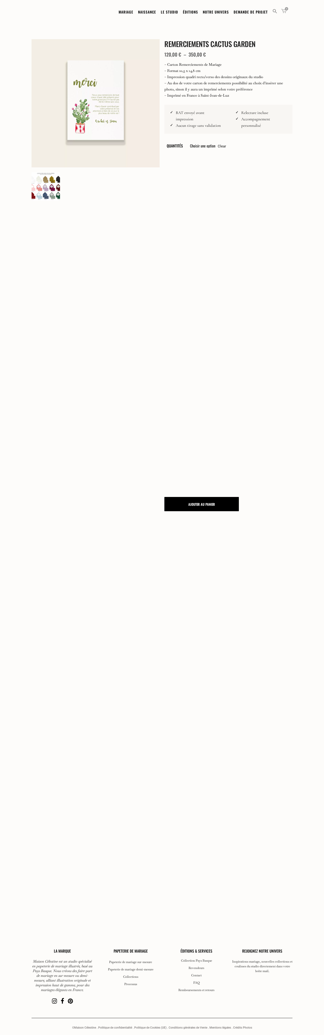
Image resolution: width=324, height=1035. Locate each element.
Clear (222, 146)
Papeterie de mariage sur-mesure (130, 962)
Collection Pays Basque (196, 960)
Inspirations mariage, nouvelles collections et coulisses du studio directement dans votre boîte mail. (262, 966)
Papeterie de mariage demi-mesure (130, 969)
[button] (275, 12)
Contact (196, 975)
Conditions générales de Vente (188, 1027)
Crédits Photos (242, 1027)
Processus (130, 984)
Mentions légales (220, 1027)
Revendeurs (196, 968)
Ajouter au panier (201, 504)
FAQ (196, 982)
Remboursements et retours (196, 990)
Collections (130, 976)
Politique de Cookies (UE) (150, 1027)
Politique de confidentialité (115, 1027)
